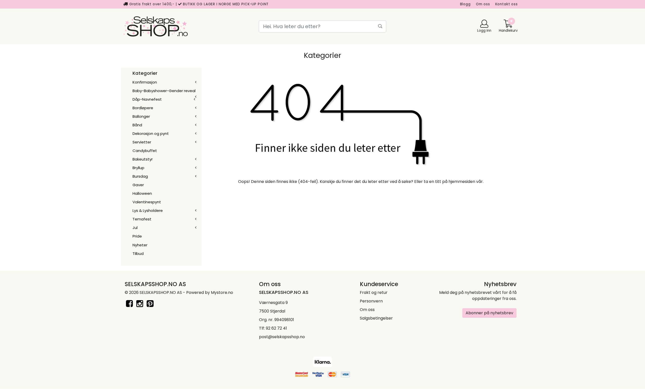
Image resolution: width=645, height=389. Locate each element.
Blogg (465, 4)
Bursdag (140, 176)
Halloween (142, 193)
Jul (135, 227)
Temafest (142, 219)
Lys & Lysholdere (148, 210)
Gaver (138, 184)
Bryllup (138, 167)
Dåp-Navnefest (147, 99)
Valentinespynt (147, 202)
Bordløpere (143, 107)
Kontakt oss (506, 4)
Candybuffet (145, 150)
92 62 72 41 (276, 328)
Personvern (371, 301)
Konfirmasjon (145, 82)
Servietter (142, 142)
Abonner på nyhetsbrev (489, 313)
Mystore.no (222, 292)
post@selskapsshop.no (282, 337)
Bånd (137, 125)
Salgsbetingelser (376, 318)
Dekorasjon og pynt (151, 133)
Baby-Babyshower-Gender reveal (164, 90)
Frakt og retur (374, 292)
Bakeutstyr (143, 159)
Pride (137, 236)
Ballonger (141, 116)
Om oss (483, 4)
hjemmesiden (461, 181)
